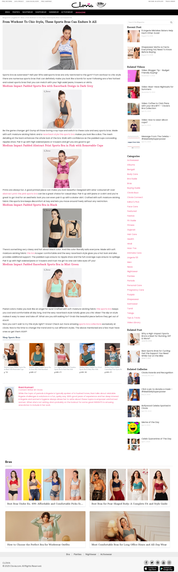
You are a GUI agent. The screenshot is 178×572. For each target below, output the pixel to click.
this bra (31, 253)
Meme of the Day (150, 422)
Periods (131, 280)
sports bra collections (90, 324)
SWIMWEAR (54, 12)
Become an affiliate (156, 1)
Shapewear (133, 299)
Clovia (39, 389)
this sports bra (104, 308)
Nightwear (132, 271)
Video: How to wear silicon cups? (155, 121)
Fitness (130, 225)
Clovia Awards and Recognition (157, 372)
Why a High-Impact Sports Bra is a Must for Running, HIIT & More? (156, 336)
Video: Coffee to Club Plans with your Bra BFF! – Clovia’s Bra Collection (156, 106)
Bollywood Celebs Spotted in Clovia (156, 407)
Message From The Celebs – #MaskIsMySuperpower (156, 137)
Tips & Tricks (133, 317)
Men (129, 262)
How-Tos (131, 248)
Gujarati (131, 229)
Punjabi (130, 294)
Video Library (133, 322)
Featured (132, 211)
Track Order (170, 1)
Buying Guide (133, 187)
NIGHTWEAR (27, 12)
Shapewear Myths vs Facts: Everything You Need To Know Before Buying (157, 50)
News (130, 266)
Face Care (132, 206)
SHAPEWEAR (40, 12)
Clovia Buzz (133, 192)
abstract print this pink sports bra (20, 193)
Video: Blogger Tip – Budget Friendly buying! (155, 71)
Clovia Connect (135, 197)
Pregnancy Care (135, 289)
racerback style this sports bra (59, 134)
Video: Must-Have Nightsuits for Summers (157, 88)
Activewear (133, 160)
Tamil (130, 308)
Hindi (129, 243)
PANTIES (16, 12)
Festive (130, 215)
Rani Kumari (26, 387)
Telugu (130, 313)
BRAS (7, 12)
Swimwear (132, 303)
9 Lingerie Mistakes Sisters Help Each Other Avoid (157, 32)
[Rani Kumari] (9, 402)
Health (130, 238)
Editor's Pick (133, 201)
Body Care (132, 174)
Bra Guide (132, 178)
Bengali (131, 169)
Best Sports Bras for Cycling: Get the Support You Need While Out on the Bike (156, 353)
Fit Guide (131, 220)
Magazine (6, 18)
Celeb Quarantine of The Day (156, 438)
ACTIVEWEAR (67, 12)
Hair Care (132, 234)
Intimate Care (134, 252)
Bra (68, 554)
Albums (131, 164)
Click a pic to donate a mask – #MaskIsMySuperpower (157, 390)
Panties (131, 276)
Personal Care (134, 285)
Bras (22, 18)
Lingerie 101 (15, 18)
